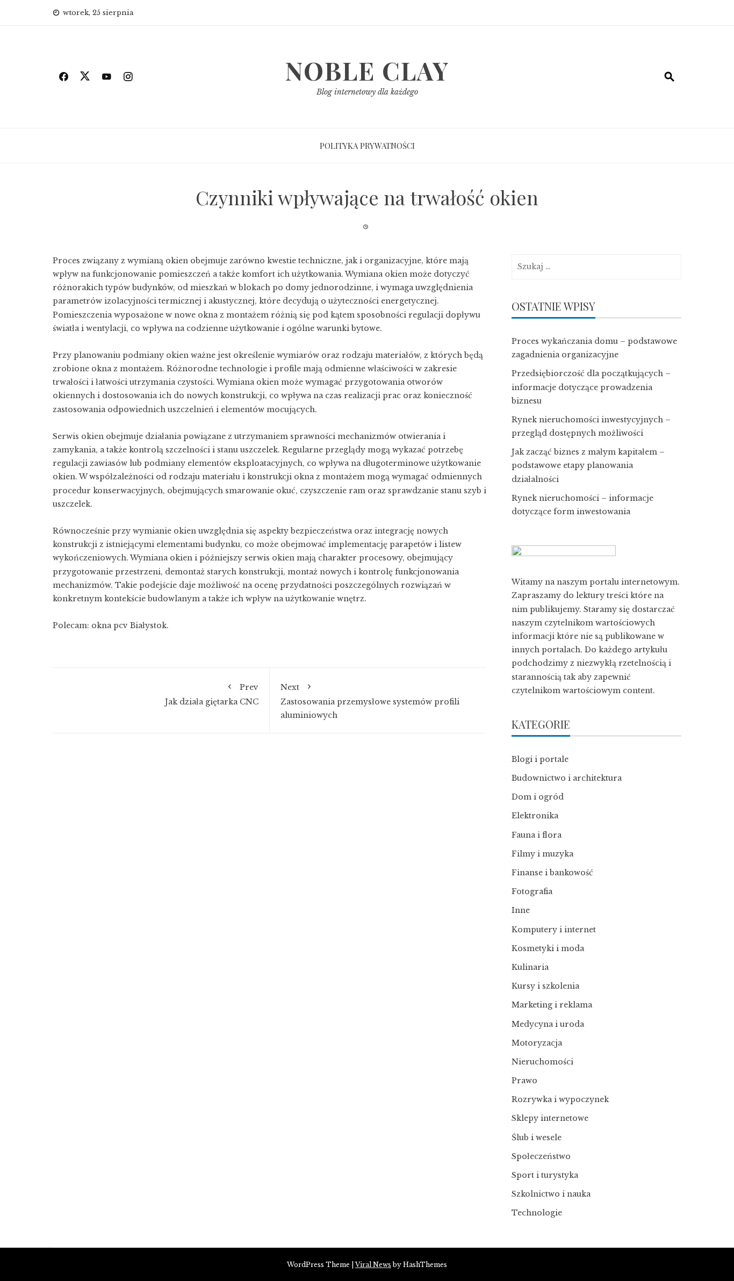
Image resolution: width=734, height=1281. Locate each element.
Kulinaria (530, 967)
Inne (521, 910)
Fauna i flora (537, 835)
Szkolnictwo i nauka (551, 1194)
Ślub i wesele (537, 1137)
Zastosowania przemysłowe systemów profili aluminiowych (369, 700)
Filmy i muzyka (542, 854)
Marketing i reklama (552, 1005)
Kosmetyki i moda (548, 948)
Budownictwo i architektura (567, 778)
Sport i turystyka (545, 1175)
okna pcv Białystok (129, 625)
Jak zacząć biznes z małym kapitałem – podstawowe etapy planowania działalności (588, 465)
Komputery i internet (554, 929)
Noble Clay (367, 70)
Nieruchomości (542, 1062)
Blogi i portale (540, 759)
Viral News (373, 1265)
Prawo (524, 1080)
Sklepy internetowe (550, 1118)
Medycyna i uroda (548, 1024)
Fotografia (532, 891)
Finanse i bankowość (552, 872)
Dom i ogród (538, 797)
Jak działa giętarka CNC (211, 694)
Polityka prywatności (367, 145)
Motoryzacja (537, 1043)
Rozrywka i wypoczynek (560, 1099)
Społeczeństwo (541, 1156)
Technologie (537, 1213)
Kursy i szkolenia (545, 986)
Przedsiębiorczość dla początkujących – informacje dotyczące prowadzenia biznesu (591, 387)
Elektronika (535, 816)
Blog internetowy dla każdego (367, 92)
